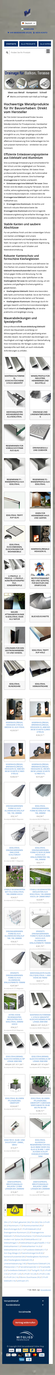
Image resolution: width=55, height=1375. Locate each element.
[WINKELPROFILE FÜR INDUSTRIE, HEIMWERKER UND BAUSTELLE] (40, 365)
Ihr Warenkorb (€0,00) (21, 33)
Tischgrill (37, 1270)
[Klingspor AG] (15, 1210)
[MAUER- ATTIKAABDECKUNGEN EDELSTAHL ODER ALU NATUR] (14, 601)
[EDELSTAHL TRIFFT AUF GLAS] (14, 500)
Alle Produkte (28, 44)
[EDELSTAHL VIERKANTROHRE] (40, 669)
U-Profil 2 (44, 1273)
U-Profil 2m (11, 1277)
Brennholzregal (12, 1229)
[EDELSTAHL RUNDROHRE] (14, 669)
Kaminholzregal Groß (32, 1253)
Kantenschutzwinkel (14, 1256)
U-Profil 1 (15, 1273)
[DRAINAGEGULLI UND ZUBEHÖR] (40, 432)
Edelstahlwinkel (12, 1246)
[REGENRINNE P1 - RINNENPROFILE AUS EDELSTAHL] (14, 466)
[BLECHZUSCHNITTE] (40, 601)
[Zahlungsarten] (11, 1350)
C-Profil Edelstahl (30, 1229)
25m (7, 1222)
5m (35, 1222)
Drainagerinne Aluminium (17, 1232)
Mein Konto (41, 33)
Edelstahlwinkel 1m (31, 1246)
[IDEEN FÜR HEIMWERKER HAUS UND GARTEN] (40, 500)
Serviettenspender (29, 1267)
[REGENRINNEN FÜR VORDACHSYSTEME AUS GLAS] (14, 432)
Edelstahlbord (32, 1239)
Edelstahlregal (11, 1242)
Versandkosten (45, 1290)
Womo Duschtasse (30, 1277)
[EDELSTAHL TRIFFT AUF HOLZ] (40, 635)
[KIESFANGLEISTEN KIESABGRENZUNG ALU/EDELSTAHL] (14, 399)
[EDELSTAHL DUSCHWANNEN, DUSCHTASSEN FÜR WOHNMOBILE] (14, 534)
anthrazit (23, 1280)
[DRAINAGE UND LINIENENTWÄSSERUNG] (40, 399)
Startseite (11, 44)
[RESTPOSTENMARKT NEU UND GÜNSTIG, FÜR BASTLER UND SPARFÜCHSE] (40, 567)
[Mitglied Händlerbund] (25, 1336)
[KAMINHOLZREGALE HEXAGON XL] (40, 534)
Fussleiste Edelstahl (36, 1249)
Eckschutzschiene (25, 1236)
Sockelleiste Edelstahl (19, 1270)
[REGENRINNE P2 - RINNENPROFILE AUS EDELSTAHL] (40, 466)
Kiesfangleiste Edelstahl (21, 1260)
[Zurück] (5, 1210)
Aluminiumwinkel (32, 1225)
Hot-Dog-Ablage (12, 1253)
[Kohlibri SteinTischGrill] (37, 1210)
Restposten (12, 1267)
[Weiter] (49, 1210)
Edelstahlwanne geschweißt (34, 1242)
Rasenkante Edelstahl (39, 1263)
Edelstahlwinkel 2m (14, 1249)
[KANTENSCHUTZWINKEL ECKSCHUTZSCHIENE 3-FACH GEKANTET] (14, 365)
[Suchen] (7, 52)
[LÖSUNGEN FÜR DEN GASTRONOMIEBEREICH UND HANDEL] (14, 635)
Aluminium (15, 1225)
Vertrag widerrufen (25, 1322)
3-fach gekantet (21, 1222)
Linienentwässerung (15, 1263)
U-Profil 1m (30, 1273)
